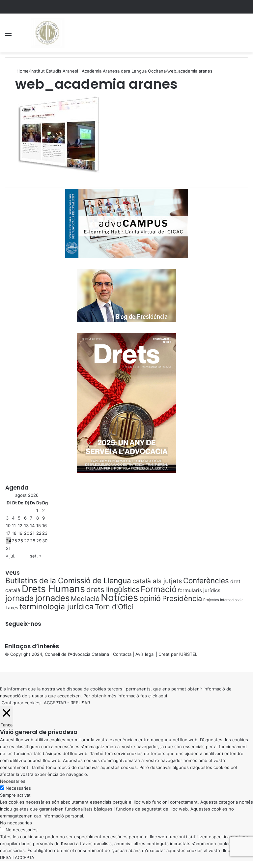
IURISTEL (188, 654)
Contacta (122, 654)
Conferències (206, 580)
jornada (19, 598)
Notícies (119, 597)
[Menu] (8, 35)
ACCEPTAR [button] (55, 702)
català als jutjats (157, 581)
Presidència (182, 598)
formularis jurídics (199, 590)
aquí (162, 695)
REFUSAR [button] (80, 702)
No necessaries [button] (16, 822)
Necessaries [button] (12, 781)
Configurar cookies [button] (21, 702)
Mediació (85, 598)
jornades (52, 598)
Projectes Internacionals (223, 600)
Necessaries (18, 788)
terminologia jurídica (56, 606)
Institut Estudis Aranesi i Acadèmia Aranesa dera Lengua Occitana (98, 71)
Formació (159, 589)
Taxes (11, 607)
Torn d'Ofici (114, 606)
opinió (150, 598)
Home (22, 71)
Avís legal (145, 654)
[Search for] (244, 35)
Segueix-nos (23, 624)
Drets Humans (53, 588)
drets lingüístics (112, 589)
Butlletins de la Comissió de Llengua (68, 580)
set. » (36, 555)
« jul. (10, 555)
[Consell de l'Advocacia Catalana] (47, 33)
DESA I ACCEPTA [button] (17, 857)
